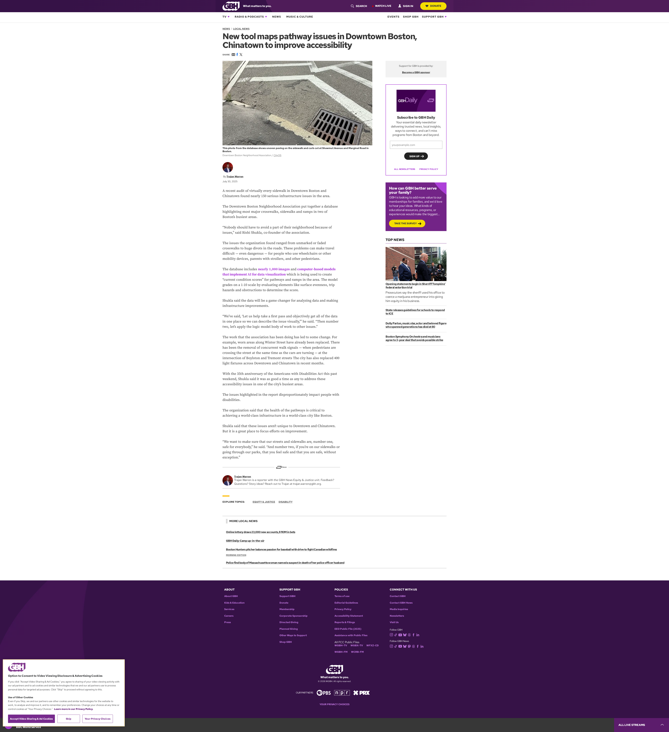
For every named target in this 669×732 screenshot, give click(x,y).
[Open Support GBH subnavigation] (446, 17)
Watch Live (383, 6)
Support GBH (433, 16)
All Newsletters (404, 169)
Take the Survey (405, 223)
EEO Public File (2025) (347, 628)
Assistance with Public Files (350, 635)
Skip (68, 718)
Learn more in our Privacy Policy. (73, 709)
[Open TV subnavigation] (228, 17)
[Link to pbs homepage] (324, 692)
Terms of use (341, 596)
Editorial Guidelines (346, 602)
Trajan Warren (234, 176)
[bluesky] (404, 634)
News (276, 16)
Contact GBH (398, 596)
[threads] (409, 634)
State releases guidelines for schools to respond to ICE (415, 311)
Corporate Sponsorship (293, 615)
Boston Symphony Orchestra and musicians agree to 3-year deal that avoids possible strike (414, 338)
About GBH (231, 596)
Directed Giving (288, 622)
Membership (286, 609)
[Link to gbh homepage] (231, 6)
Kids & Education (234, 602)
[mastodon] (409, 646)
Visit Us (394, 622)
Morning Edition (236, 555)
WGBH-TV (340, 645)
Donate (435, 6)
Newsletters (397, 615)
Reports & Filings (344, 622)
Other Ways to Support (293, 635)
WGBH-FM (341, 651)
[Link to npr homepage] (342, 692)
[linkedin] (417, 634)
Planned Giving (288, 628)
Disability (286, 501)
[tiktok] (395, 634)
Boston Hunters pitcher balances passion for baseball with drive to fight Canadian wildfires (281, 549)
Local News (241, 28)
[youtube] (400, 634)
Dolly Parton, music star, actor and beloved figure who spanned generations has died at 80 (416, 325)
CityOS (277, 155)
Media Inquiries (399, 609)
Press (227, 622)
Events (393, 16)
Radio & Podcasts (249, 16)
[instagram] (391, 634)
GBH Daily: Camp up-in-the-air (245, 541)
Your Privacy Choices (334, 704)
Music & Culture (299, 16)
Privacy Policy (428, 169)
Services (229, 609)
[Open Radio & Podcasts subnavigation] (266, 17)
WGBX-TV (357, 645)
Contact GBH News (401, 602)
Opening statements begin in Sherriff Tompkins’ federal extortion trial (415, 285)
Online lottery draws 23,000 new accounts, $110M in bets (260, 532)
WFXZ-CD (372, 645)
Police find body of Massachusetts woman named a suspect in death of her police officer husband (285, 563)
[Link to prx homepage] (361, 692)
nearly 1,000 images (274, 269)
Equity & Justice (264, 501)
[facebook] (413, 634)
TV (224, 16)
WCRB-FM (357, 651)
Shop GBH (410, 16)
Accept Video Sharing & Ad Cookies (31, 718)
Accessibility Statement (348, 615)
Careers (228, 615)
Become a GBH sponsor (416, 72)
